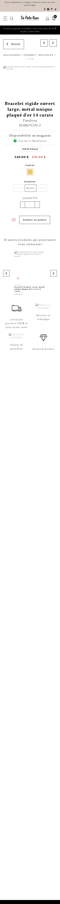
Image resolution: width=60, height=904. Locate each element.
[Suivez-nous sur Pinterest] (52, 9)
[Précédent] (44, 43)
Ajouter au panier (35, 219)
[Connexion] (47, 18)
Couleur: (30, 165)
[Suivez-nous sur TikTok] (55, 9)
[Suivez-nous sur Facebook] (45, 9)
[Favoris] (14, 220)
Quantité (30, 198)
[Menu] (5, 18)
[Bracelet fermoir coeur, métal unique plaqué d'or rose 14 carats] (30, 273)
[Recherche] (12, 18)
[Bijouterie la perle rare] (30, 18)
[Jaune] (30, 172)
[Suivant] (53, 43)
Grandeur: (30, 182)
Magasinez (12, 55)
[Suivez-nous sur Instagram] (48, 9)
